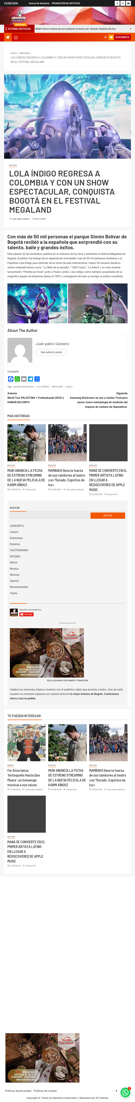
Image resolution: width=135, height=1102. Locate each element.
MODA (13, 562)
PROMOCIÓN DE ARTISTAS (66, 3)
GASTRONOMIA (19, 550)
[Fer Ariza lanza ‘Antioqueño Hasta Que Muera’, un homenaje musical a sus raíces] (26, 742)
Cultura (14, 532)
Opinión (14, 580)
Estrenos (15, 544)
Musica (14, 568)
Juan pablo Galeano (21, 219)
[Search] (106, 37)
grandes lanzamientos (24, 386)
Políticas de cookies (45, 1090)
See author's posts (51, 352)
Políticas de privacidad (18, 1090)
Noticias (13, 165)
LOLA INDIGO (43, 386)
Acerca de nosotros (39, 3)
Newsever (85, 1098)
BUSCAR (108, 515)
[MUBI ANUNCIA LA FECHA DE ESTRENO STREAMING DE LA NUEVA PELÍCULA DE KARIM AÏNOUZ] (26, 442)
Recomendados (19, 587)
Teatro (13, 593)
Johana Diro (30, 489)
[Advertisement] (67, 951)
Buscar (15, 507)
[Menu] (15, 37)
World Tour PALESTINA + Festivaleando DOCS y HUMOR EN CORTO (35, 398)
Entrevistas (16, 538)
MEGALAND (57, 386)
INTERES (15, 556)
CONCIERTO (17, 525)
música (69, 386)
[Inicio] (8, 37)
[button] (15, 37)
